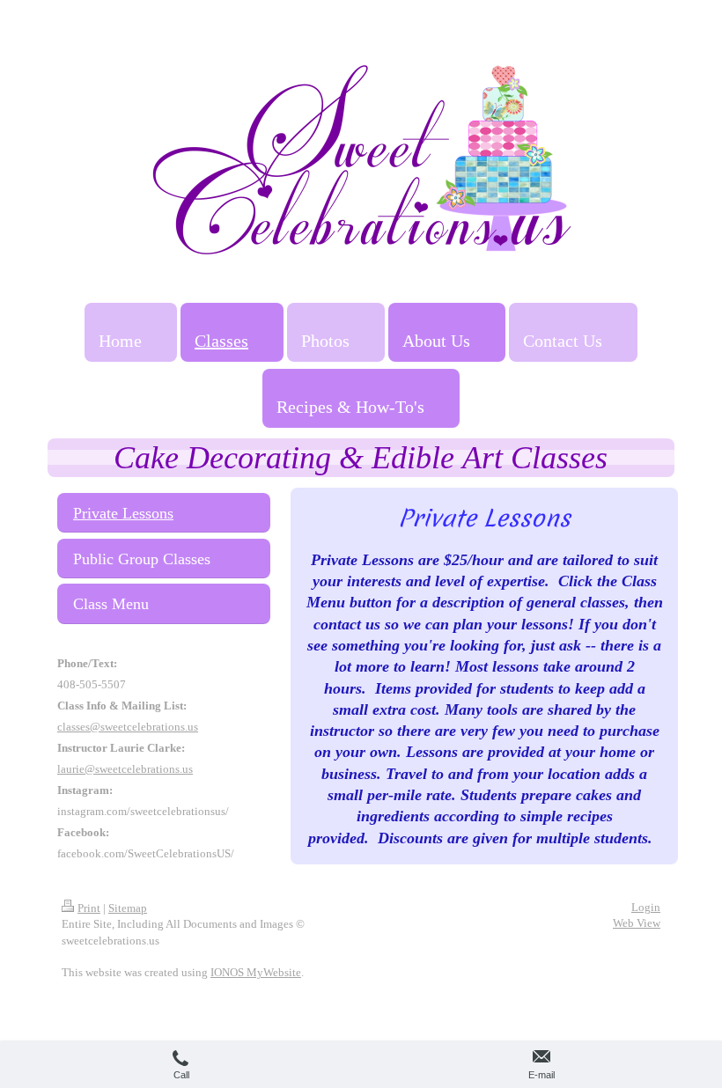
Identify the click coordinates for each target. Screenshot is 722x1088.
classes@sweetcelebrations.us (127, 726)
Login (645, 907)
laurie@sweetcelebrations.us (125, 769)
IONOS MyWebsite (255, 972)
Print (88, 908)
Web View (636, 923)
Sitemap (127, 908)
